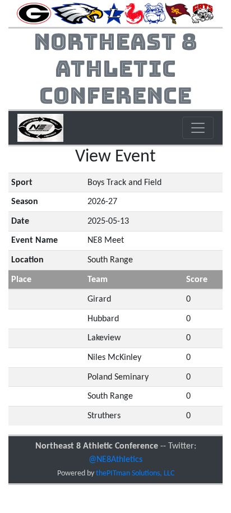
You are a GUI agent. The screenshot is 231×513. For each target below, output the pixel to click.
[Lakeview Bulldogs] (114, 13)
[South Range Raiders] (178, 13)
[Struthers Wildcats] (202, 13)
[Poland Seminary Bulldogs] (154, 13)
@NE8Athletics (115, 459)
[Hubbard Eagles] (77, 13)
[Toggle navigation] (198, 128)
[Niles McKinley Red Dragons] (134, 13)
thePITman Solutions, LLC (135, 473)
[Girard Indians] (34, 13)
